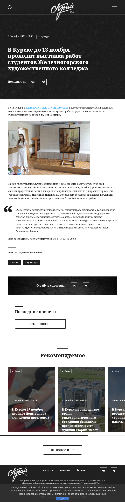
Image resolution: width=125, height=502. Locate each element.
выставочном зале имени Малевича (47, 107)
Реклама (47, 470)
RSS (82, 470)
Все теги (65, 470)
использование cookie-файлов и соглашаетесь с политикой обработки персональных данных (67, 492)
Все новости (39, 323)
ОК (62, 498)
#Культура (31, 262)
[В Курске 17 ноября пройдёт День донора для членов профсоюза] (31, 399)
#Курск (14, 262)
